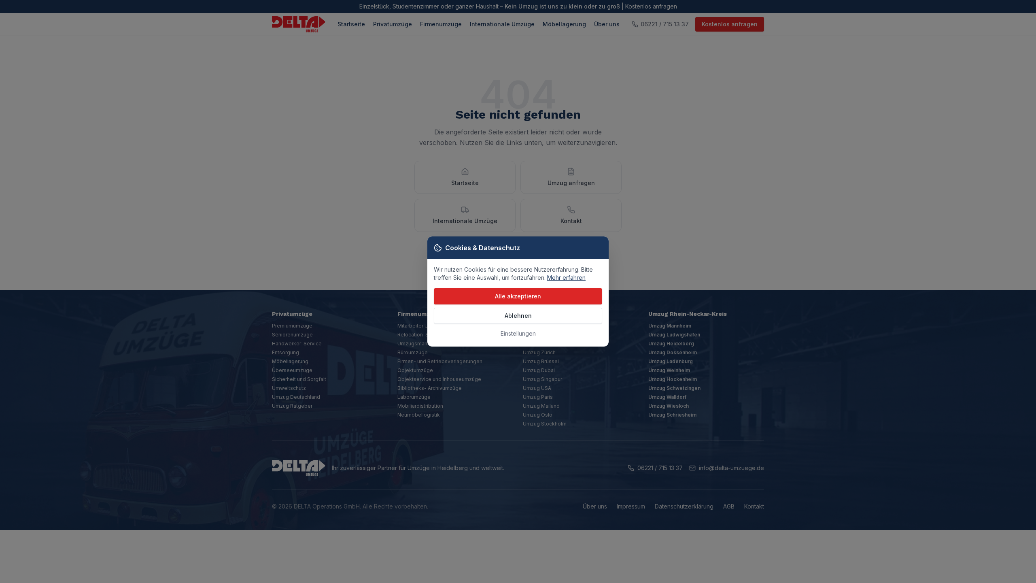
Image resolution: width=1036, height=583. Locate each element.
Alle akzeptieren (518, 296)
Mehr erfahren (566, 277)
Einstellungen (518, 333)
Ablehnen (518, 315)
